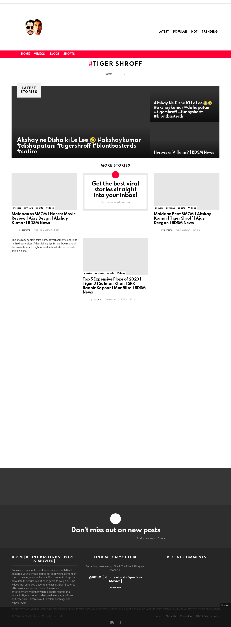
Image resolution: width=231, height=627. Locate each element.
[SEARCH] (211, 54)
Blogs (54, 54)
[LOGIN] (217, 54)
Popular (180, 31)
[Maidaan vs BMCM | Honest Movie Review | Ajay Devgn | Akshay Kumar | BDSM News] (44, 191)
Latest (163, 31)
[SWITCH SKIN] (205, 54)
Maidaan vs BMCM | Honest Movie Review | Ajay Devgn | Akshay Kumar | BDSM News (44, 218)
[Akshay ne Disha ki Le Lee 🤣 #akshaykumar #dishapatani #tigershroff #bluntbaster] (81, 122)
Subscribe (115, 588)
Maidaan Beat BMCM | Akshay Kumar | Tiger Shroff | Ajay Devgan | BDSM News (182, 218)
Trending (210, 31)
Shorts (69, 54)
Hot (194, 31)
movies (17, 208)
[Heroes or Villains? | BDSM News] (184, 140)
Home (25, 54)
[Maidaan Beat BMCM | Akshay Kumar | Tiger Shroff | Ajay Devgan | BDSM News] (186, 191)
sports (39, 208)
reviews (28, 208)
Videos (39, 54)
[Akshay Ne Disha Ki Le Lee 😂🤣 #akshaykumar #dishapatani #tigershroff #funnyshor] (184, 104)
